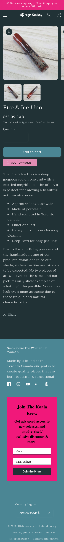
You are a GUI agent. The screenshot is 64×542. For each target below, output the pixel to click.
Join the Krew (32, 471)
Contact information (46, 539)
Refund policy (47, 526)
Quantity (9, 129)
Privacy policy (22, 533)
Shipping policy (19, 539)
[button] (5, 15)
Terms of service (45, 533)
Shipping (24, 122)
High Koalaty (26, 526)
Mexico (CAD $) (30, 512)
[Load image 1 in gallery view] (12, 92)
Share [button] (12, 314)
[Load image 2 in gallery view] (32, 92)
